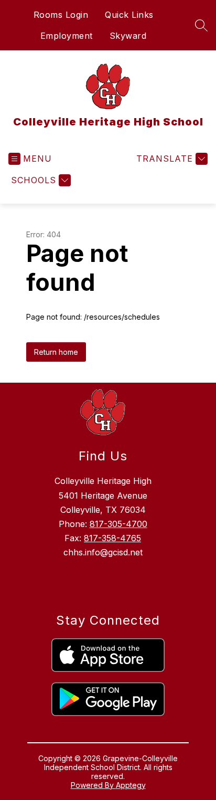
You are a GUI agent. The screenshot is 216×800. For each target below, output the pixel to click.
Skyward (128, 35)
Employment (66, 35)
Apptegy (131, 785)
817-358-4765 (112, 538)
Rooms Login (61, 14)
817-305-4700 (118, 524)
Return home (56, 352)
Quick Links (129, 14)
